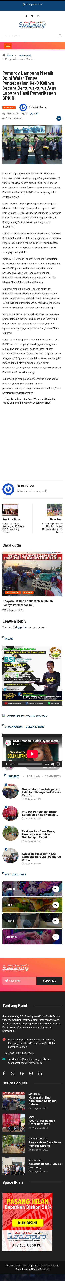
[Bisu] (52, 764)
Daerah (28, 592)
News (25, 808)
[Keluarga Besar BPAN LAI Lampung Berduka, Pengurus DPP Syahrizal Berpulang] (13, 1166)
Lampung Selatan (31, 828)
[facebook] (26, 16)
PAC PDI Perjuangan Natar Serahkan (42, 1122)
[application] (32, 751)
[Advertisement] (32, 444)
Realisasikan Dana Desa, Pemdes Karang (45, 1144)
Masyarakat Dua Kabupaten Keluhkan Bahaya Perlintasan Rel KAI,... (41, 792)
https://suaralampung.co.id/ (32, 491)
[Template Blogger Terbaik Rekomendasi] (24, 715)
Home (10, 55)
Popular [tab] (33, 776)
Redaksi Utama (37, 107)
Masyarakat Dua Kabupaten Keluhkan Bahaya (42, 1101)
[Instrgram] (38, 16)
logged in (21, 627)
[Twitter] (32, 16)
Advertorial (25, 55)
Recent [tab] (13, 776)
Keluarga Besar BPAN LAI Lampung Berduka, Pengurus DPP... (41, 857)
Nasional (9, 107)
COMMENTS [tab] (53, 776)
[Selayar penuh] (58, 764)
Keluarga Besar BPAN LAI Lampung (45, 1165)
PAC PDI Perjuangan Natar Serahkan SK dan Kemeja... (40, 813)
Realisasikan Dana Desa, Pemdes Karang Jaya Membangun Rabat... (38, 834)
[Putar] (6, 764)
